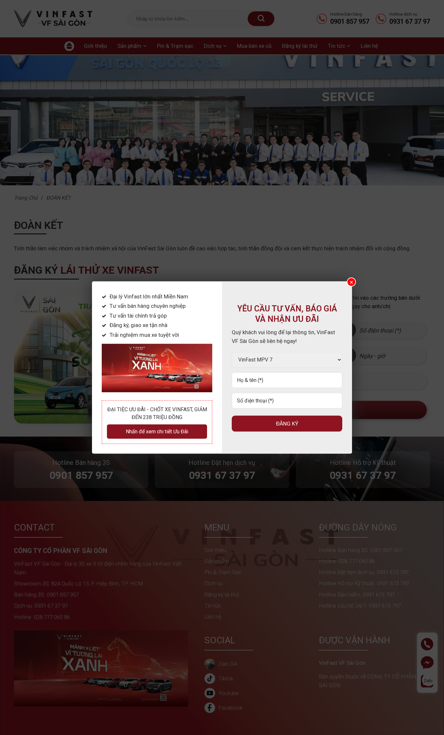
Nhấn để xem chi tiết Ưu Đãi (157, 431)
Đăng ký (287, 423)
